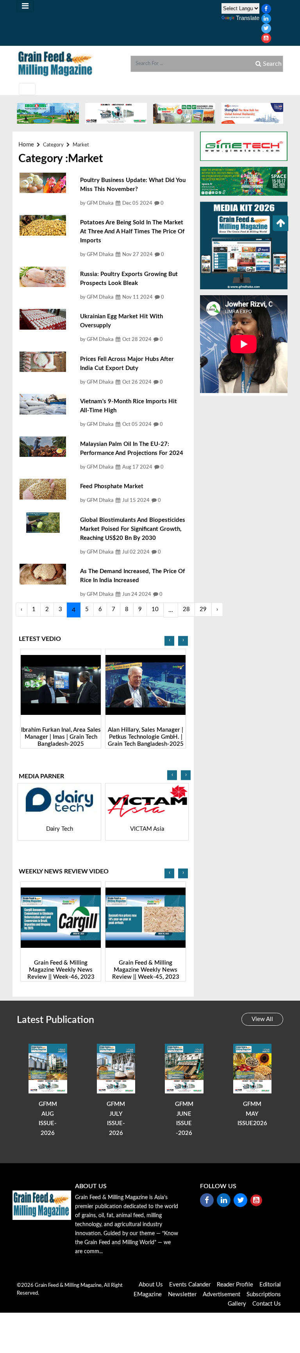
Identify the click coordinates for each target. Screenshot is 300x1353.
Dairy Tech (59, 829)
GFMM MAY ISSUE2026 (252, 1113)
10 (155, 609)
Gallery (237, 1304)
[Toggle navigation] (25, 6)
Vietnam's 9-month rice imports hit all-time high (128, 406)
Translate (247, 17)
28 (186, 609)
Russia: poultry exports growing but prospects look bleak (129, 278)
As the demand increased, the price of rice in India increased (132, 575)
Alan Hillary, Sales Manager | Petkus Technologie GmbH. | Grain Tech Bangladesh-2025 (146, 737)
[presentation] (169, 641)
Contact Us (266, 1304)
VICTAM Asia (147, 829)
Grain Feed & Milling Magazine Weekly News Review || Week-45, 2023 (145, 970)
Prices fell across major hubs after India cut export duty (127, 363)
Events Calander (190, 1285)
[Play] (60, 685)
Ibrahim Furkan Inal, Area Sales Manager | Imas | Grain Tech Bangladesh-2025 (61, 737)
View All (262, 1019)
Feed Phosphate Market (111, 486)
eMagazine (148, 1294)
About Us (151, 1285)
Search (271, 64)
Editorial (270, 1285)
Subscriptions (263, 1294)
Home (26, 145)
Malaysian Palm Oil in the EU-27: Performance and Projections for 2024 (131, 448)
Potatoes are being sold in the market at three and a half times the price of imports (132, 232)
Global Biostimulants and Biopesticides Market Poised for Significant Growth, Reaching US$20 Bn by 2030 (132, 529)
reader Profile (235, 1285)
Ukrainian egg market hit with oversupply (121, 321)
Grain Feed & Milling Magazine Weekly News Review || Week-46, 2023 (61, 970)
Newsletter (182, 1294)
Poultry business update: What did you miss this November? (133, 184)
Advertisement (221, 1294)
